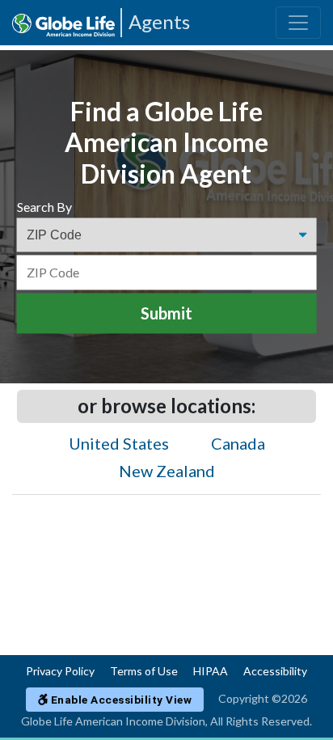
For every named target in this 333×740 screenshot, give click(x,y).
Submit (166, 313)
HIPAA (210, 671)
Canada (238, 443)
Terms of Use (144, 671)
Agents (159, 21)
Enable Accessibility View (120, 699)
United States (119, 443)
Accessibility (275, 671)
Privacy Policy (60, 671)
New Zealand (167, 470)
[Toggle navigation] (298, 22)
